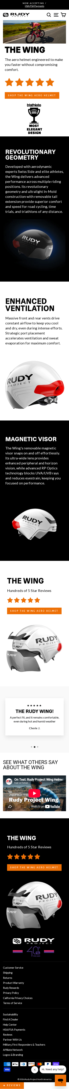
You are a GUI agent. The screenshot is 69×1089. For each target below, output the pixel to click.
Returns (7, 977)
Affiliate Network (13, 1049)
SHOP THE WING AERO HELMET (32, 95)
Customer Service (13, 967)
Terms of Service (12, 1003)
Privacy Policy (11, 992)
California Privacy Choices (18, 998)
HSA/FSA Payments (14, 1029)
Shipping (8, 972)
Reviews (7, 1034)
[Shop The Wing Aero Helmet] (34, 600)
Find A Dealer (10, 1019)
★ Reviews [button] (12, 1085)
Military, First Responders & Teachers (24, 1044)
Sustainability (10, 1014)
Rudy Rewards (11, 987)
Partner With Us (12, 1039)
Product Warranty (13, 982)
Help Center (10, 1024)
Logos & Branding (13, 1054)
